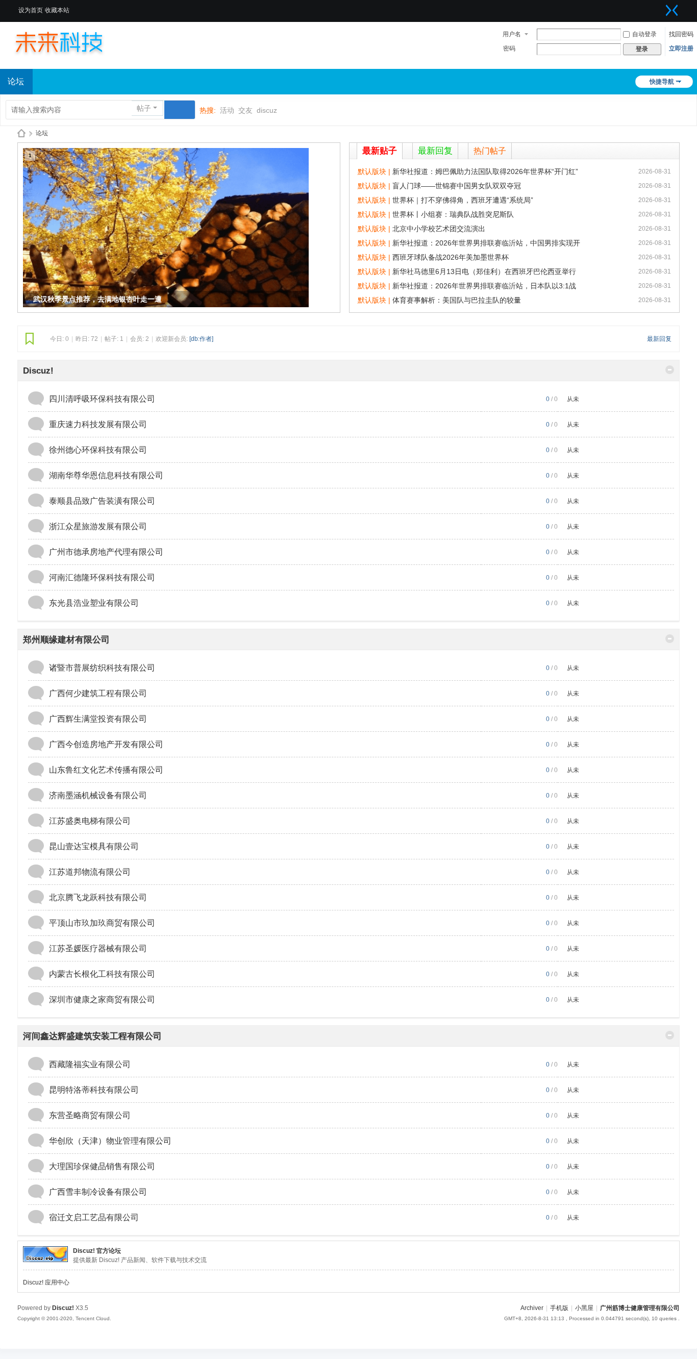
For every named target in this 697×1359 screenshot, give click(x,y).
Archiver (531, 1308)
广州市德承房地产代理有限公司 (106, 552)
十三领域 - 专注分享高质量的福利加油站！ (21, 133)
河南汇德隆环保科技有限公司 (102, 577)
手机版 (559, 1308)
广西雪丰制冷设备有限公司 (98, 1192)
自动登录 (644, 34)
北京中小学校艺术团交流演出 (438, 229)
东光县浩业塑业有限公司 (94, 603)
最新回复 (435, 151)
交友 (245, 110)
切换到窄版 (672, 10)
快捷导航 (662, 81)
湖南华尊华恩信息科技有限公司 (106, 475)
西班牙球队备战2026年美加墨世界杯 (450, 257)
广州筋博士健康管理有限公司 (640, 1308)
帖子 (144, 108)
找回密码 (681, 34)
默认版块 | (375, 171)
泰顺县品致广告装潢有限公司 (102, 501)
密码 (509, 48)
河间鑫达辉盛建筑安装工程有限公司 (92, 1036)
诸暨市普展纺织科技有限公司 (102, 667)
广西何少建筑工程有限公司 (98, 693)
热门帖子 (490, 150)
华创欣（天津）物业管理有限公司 (110, 1140)
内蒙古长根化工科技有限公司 (102, 974)
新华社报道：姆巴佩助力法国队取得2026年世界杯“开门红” (485, 171)
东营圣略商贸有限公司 (90, 1115)
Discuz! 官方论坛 (97, 1250)
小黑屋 (584, 1308)
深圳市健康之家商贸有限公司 (102, 999)
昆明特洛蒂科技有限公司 (94, 1089)
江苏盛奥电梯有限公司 (90, 821)
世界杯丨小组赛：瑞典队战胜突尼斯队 (453, 214)
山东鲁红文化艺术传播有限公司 (106, 769)
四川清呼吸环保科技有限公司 (102, 398)
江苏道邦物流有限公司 (90, 872)
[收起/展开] (669, 369)
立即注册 (681, 48)
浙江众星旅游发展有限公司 (98, 526)
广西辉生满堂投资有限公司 (98, 718)
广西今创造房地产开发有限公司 (106, 744)
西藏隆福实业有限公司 (90, 1064)
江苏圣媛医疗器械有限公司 (98, 948)
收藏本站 (57, 10)
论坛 (42, 133)
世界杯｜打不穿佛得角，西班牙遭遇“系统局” (462, 200)
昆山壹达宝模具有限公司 (94, 846)
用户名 (512, 34)
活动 (227, 110)
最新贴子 (379, 151)
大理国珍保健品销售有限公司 (102, 1166)
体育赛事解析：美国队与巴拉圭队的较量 (456, 300)
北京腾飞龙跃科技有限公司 (98, 897)
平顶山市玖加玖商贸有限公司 (102, 923)
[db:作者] (201, 338)
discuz (267, 110)
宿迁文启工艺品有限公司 (94, 1217)
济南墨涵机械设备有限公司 (98, 795)
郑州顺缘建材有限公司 (66, 640)
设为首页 (30, 10)
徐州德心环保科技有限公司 (98, 450)
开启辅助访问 (659, 7)
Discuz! (38, 371)
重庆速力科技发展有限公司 (98, 424)
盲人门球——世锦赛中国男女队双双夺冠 (456, 186)
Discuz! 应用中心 (46, 1282)
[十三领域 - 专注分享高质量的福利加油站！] (69, 41)
